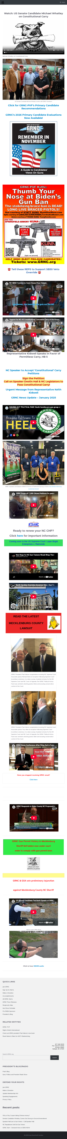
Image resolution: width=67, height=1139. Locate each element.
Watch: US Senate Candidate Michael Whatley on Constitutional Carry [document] (33, 15)
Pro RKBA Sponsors (9, 1011)
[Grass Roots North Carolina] (3, 2)
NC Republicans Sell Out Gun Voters (14, 1124)
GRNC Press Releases (10, 1002)
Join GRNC (6, 987)
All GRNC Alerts (8, 999)
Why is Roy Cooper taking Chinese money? (16, 1115)
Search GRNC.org (8, 1054)
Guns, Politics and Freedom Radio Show (15, 1074)
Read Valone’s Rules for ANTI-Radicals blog (16, 1036)
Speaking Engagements (10, 1096)
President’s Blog (8, 1014)
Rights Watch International (11, 1030)
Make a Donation (8, 993)
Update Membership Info (10, 1093)
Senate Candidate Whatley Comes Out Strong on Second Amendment (25, 1118)
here (20, 535)
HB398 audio (39, 966)
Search (54, 1057)
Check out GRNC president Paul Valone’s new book (19, 1033)
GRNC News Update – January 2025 (33, 397)
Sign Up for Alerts (8, 990)
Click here (33, 780)
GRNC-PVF (6, 1027)
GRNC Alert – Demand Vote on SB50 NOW (16, 1128)
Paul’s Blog (6, 1071)
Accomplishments (8, 996)
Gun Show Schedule (9, 1008)
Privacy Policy (7, 1099)
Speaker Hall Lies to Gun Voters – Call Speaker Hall (18, 1121)
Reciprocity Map (8, 1005)
